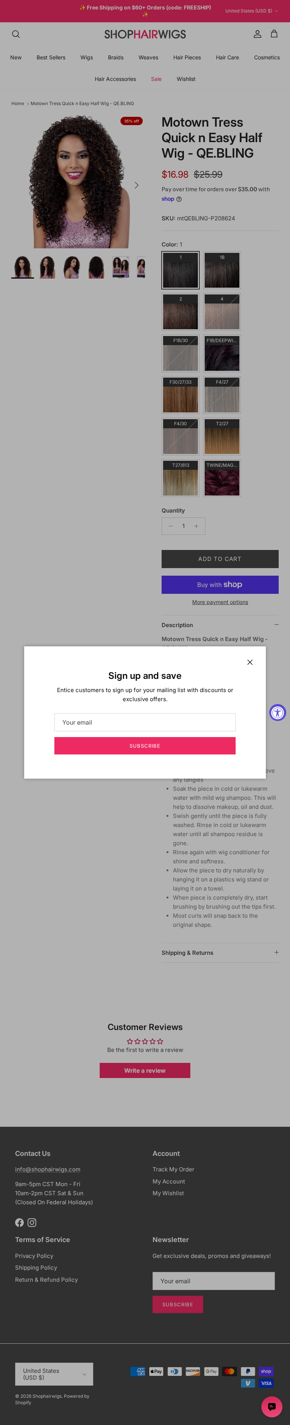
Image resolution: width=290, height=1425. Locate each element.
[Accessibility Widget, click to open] (277, 712)
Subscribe (145, 746)
